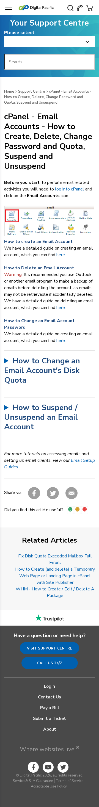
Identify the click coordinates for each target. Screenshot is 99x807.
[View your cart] (89, 7)
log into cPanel (69, 189)
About (49, 729)
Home (9, 91)
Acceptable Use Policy (49, 786)
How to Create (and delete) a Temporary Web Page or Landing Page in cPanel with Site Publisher (55, 575)
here (60, 255)
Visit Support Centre (49, 648)
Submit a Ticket (49, 718)
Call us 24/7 (49, 663)
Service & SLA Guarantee (33, 780)
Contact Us (49, 697)
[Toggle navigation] (8, 7)
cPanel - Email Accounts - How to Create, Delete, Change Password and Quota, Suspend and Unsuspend (48, 97)
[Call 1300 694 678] (80, 7)
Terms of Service (69, 780)
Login (49, 686)
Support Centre (31, 91)
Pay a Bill (49, 708)
